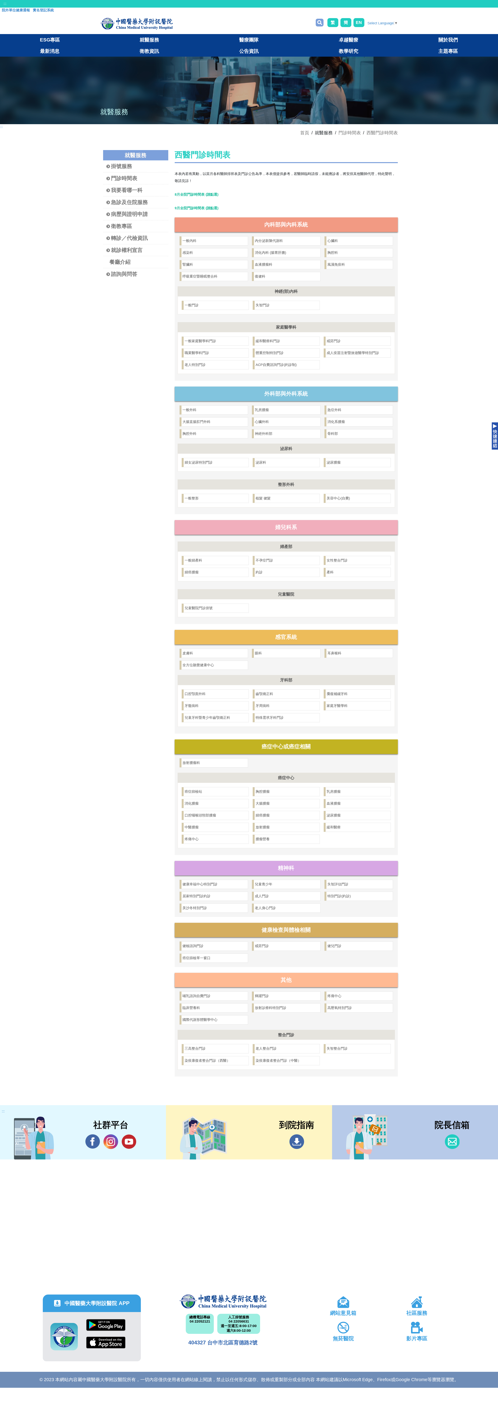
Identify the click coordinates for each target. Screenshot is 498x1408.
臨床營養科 (191, 1008)
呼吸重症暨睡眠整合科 (199, 276)
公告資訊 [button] (249, 51)
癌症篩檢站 (193, 792)
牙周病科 (263, 706)
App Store (105, 1345)
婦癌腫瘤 (192, 572)
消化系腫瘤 (336, 422)
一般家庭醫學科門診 (200, 341)
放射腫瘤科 (191, 763)
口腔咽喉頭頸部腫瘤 (200, 815)
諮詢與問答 (124, 274)
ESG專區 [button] (50, 39)
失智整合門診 (337, 1048)
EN (359, 22)
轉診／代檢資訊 (129, 238)
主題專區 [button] (448, 51)
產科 (330, 572)
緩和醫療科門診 (268, 341)
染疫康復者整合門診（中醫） (278, 1061)
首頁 (304, 132)
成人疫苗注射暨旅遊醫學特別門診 (353, 353)
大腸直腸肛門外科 (196, 422)
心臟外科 (262, 422)
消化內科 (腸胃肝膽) (270, 253)
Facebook (92, 1141)
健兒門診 (334, 946)
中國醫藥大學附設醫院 (223, 1302)
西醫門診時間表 (382, 132)
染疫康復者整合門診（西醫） (207, 1061)
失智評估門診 (337, 884)
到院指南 (296, 1141)
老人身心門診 (265, 908)
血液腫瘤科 (263, 264)
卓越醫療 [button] (348, 39)
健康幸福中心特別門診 (199, 884)
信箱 (452, 1141)
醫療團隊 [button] (249, 39)
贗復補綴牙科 (337, 694)
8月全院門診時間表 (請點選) (196, 194)
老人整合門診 (266, 1048)
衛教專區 (121, 226)
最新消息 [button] (50, 51)
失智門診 (263, 305)
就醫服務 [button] (149, 39)
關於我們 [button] (448, 39)
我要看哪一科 (127, 190)
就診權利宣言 (127, 250)
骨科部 (332, 434)
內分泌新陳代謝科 (269, 241)
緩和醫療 (334, 827)
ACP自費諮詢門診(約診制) (276, 365)
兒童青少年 (263, 884)
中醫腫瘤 (192, 827)
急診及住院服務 (129, 202)
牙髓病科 (192, 706)
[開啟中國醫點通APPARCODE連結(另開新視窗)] (64, 1336)
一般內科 (189, 241)
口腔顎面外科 (195, 694)
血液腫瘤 (334, 803)
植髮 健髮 (263, 498)
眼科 (258, 653)
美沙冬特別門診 (194, 908)
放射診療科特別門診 (270, 1008)
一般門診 (192, 305)
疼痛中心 (192, 839)
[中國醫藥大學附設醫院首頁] (136, 24)
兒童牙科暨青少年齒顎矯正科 (207, 718)
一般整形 (192, 498)
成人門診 (262, 896)
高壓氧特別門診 (339, 1008)
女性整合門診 (337, 560)
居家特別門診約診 (196, 896)
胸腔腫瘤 (263, 792)
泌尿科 (261, 462)
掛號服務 (121, 166)
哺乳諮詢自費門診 (196, 996)
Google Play (105, 1328)
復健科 (260, 276)
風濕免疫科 (336, 264)
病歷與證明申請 (129, 214)
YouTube (129, 1141)
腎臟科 (187, 264)
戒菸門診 (334, 341)
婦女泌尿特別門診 (199, 462)
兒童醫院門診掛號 (199, 608)
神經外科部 (263, 434)
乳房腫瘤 (262, 410)
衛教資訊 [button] (149, 51)
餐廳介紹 (120, 262)
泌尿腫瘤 (334, 462)
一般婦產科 (193, 560)
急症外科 (334, 410)
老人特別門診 (195, 365)
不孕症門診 (264, 560)
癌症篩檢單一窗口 (196, 958)
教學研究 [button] (348, 51)
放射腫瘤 (263, 827)
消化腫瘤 (192, 803)
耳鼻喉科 (334, 653)
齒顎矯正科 (264, 694)
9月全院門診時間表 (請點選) (196, 208)
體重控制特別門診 (270, 353)
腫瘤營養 (263, 839)
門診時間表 (349, 132)
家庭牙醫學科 (337, 706)
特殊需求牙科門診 (270, 718)
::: (5, 4)
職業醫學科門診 (197, 353)
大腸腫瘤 (263, 803)
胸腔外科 (189, 434)
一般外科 (189, 410)
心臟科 (332, 241)
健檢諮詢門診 (192, 946)
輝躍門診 (262, 996)
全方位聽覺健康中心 (198, 665)
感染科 (187, 253)
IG (110, 1141)
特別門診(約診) (339, 896)
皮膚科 (187, 653)
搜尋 (320, 22)
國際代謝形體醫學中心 (199, 1020)
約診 (259, 572)
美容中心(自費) (338, 498)
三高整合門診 (195, 1048)
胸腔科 (332, 253)
